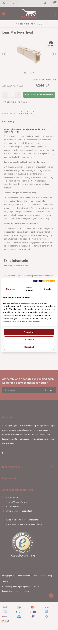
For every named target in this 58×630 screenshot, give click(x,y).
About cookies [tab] (29, 289)
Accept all (29, 332)
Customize (29, 339)
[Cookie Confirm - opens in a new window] (44, 281)
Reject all (29, 347)
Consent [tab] (10, 289)
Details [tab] (47, 289)
